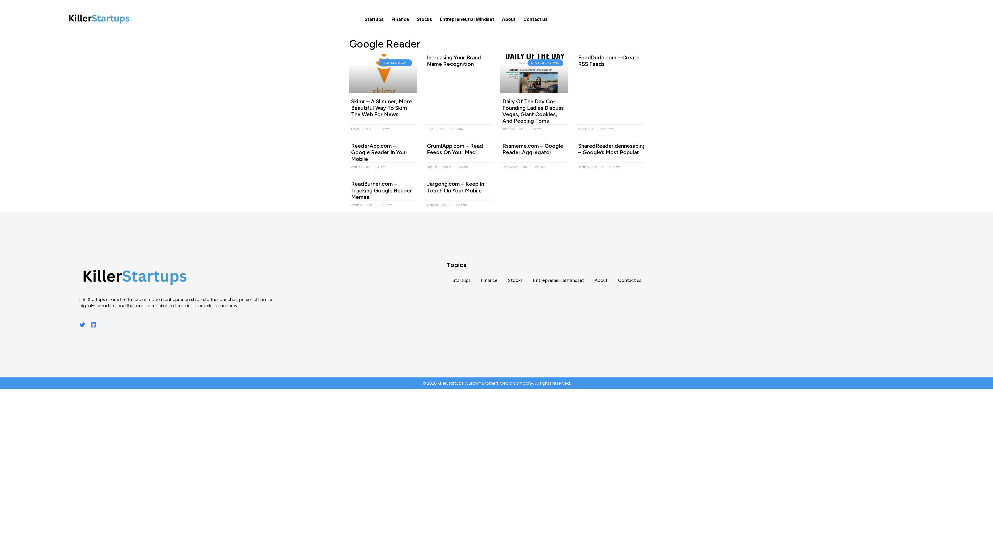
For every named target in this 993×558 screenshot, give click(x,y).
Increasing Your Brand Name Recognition (454, 60)
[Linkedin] (93, 325)
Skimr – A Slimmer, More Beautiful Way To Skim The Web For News (381, 108)
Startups (374, 19)
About (509, 19)
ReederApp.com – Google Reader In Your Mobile (379, 152)
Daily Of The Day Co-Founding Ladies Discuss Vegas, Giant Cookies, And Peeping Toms (533, 111)
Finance (400, 19)
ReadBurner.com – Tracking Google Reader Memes (381, 190)
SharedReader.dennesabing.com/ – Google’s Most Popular (619, 149)
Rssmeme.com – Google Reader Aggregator (532, 149)
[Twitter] (82, 325)
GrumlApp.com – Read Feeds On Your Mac (455, 149)
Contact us (535, 19)
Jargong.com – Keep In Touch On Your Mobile (455, 187)
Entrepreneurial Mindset (467, 19)
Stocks (424, 19)
